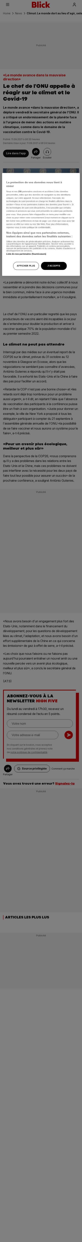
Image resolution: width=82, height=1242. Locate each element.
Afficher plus (26, 266)
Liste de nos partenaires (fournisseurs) (26, 254)
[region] (41, 224)
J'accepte (53, 266)
